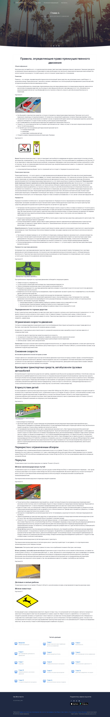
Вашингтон (23, 712)
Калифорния (35, 712)
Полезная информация (51, 3)
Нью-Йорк (57, 712)
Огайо (62, 712)
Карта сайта (74, 714)
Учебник (38, 3)
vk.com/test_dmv (18, 700)
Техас (79, 712)
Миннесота (43, 712)
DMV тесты (21, 2)
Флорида (84, 712)
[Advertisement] (55, 28)
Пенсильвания (73, 712)
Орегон (66, 712)
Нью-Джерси (50, 712)
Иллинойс (29, 712)
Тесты (31, 3)
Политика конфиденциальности (87, 714)
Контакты (64, 3)
